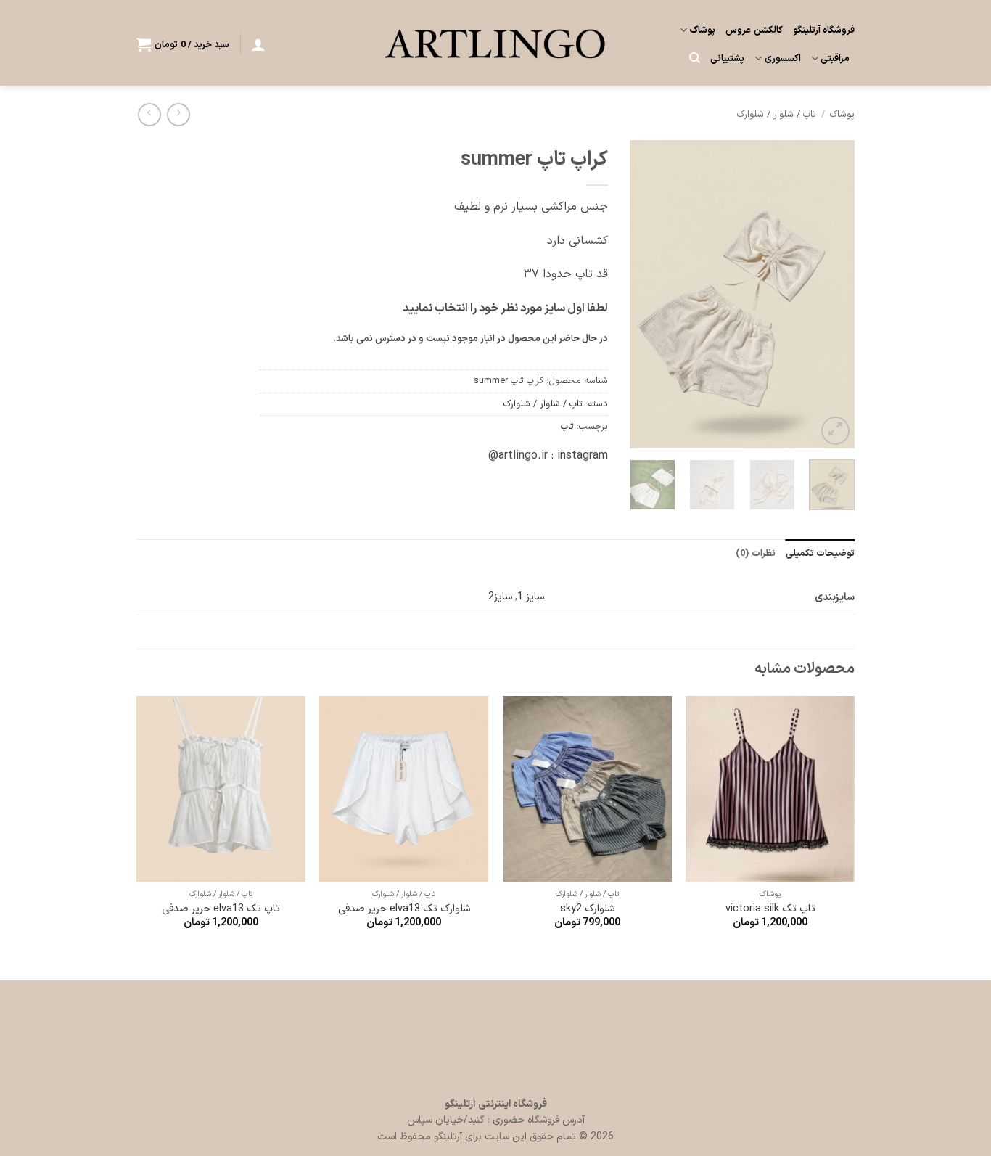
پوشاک (702, 30)
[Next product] (178, 114)
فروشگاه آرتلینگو (824, 30)
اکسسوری (782, 58)
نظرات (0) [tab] (755, 553)
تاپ (567, 426)
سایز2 (500, 596)
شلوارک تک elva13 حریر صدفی (404, 910)
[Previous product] (149, 114)
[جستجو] (694, 58)
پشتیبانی (727, 58)
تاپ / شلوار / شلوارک (776, 114)
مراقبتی (835, 58)
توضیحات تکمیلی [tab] (820, 553)
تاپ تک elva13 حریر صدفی (221, 910)
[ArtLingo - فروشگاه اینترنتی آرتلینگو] (496, 42)
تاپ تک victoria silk (770, 910)
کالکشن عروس (753, 30)
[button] (258, 44)
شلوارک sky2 (587, 910)
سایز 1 (530, 596)
